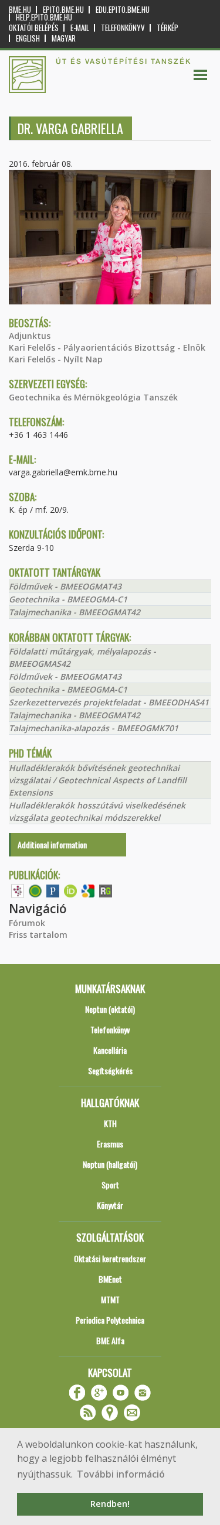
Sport (110, 1184)
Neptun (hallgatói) (110, 1164)
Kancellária (110, 1050)
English (28, 38)
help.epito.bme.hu (44, 17)
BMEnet (110, 1279)
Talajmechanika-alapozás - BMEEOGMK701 (93, 728)
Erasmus (110, 1143)
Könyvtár (110, 1205)
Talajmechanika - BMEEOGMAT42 (74, 612)
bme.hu (20, 9)
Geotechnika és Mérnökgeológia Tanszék (93, 397)
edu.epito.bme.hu (123, 9)
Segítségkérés (110, 1070)
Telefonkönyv (123, 28)
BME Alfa (110, 1340)
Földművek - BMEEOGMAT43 (65, 586)
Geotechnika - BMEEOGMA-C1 (68, 599)
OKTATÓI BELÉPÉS (34, 28)
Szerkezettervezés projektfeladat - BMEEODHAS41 (109, 702)
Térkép (167, 28)
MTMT (110, 1299)
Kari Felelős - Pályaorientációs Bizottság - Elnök (107, 347)
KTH (110, 1123)
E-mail (79, 28)
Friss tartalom (38, 934)
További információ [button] (121, 1474)
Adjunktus (29, 335)
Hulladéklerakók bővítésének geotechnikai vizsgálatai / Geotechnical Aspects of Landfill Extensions (98, 780)
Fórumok (27, 922)
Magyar (64, 38)
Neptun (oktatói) (110, 1009)
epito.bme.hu (63, 9)
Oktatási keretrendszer (110, 1258)
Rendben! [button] (110, 1503)
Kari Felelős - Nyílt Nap (56, 359)
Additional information (52, 844)
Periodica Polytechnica (110, 1320)
